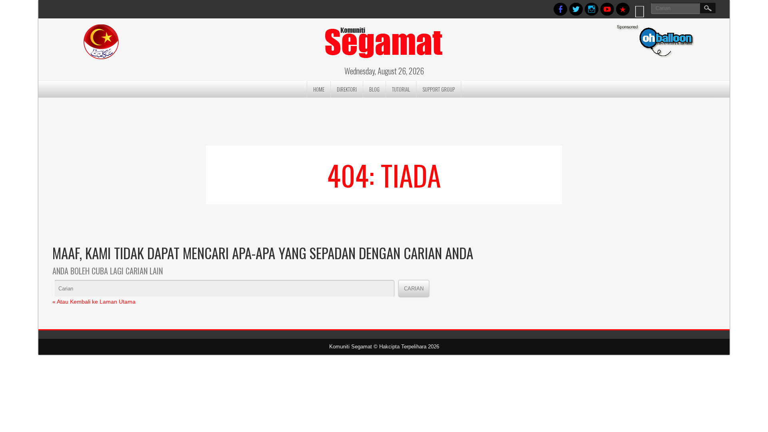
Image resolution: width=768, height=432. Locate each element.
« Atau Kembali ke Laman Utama (94, 301)
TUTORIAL (401, 89)
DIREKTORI (347, 89)
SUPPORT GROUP (438, 89)
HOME (318, 89)
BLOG (374, 89)
